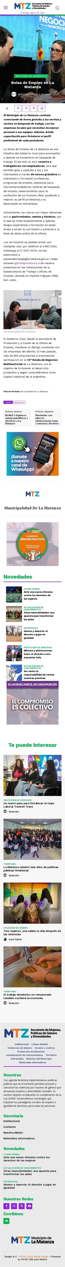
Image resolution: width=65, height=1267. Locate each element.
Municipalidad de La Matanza (34, 94)
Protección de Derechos (38, 647)
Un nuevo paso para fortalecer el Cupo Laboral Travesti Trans (28, 805)
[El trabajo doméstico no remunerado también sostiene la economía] (32, 967)
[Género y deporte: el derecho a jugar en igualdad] (14, 634)
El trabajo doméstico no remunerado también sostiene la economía (27, 996)
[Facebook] (17, 108)
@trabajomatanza (26, 263)
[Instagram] (14, 1206)
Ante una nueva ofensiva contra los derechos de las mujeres (38, 595)
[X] (25, 108)
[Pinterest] (33, 108)
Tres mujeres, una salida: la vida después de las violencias (32, 932)
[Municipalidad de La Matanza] (13, 94)
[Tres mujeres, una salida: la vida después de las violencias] (32, 903)
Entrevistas (31, 628)
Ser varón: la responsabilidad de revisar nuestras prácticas (39, 674)
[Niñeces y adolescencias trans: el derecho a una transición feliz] (14, 653)
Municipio (19, 402)
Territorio (9, 864)
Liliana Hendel (32, 589)
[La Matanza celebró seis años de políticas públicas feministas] (32, 839)
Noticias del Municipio (31, 76)
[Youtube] (29, 1206)
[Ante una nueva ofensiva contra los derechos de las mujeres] (14, 594)
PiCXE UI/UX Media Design (33, 1256)
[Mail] (6, 1221)
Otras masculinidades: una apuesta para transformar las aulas (39, 616)
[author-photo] (5, 811)
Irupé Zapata (15, 939)
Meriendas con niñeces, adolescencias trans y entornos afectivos (47, 419)
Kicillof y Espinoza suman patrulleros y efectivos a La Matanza (16, 419)
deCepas (21, 1262)
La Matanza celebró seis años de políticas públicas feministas (30, 868)
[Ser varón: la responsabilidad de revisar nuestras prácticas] (14, 673)
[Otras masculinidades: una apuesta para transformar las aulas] (14, 614)
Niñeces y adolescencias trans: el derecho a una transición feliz (38, 654)
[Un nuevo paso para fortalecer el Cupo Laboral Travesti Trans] (32, 775)
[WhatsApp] (41, 108)
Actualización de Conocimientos (33, 608)
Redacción (14, 811)
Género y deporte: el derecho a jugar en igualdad (36, 634)
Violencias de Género (15, 928)
